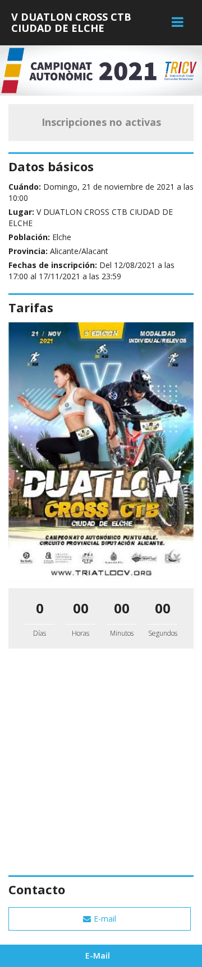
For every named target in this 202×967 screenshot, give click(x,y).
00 (81, 608)
